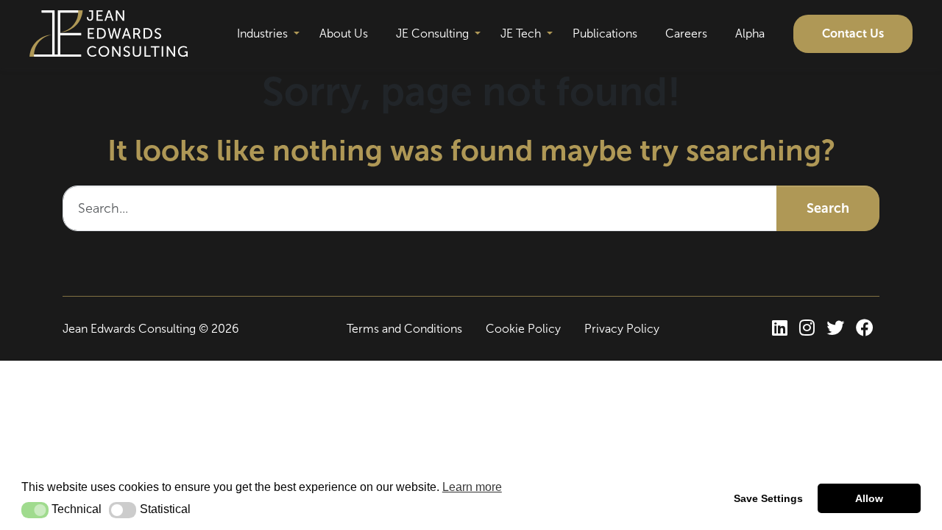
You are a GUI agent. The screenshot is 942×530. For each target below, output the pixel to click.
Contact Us (853, 33)
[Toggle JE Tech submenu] (550, 33)
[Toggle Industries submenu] (296, 33)
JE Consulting (432, 33)
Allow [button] (869, 498)
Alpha (750, 33)
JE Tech (520, 33)
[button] (35, 510)
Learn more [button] (472, 487)
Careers (686, 33)
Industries (262, 33)
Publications (605, 33)
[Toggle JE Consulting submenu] (477, 33)
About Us (343, 33)
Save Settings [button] (768, 498)
